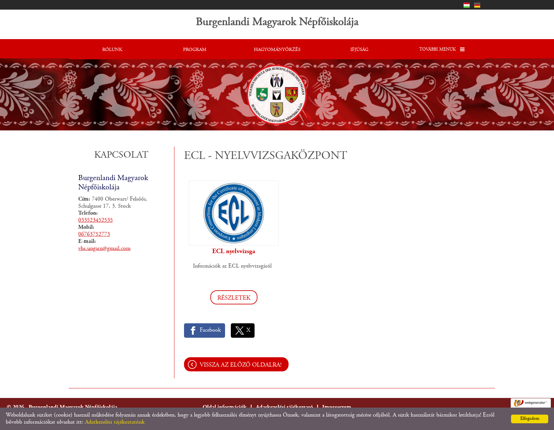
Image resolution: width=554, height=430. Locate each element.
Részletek (233, 298)
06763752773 (94, 234)
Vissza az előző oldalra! (240, 365)
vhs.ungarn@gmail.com (104, 249)
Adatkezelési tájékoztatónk (115, 422)
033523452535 (95, 220)
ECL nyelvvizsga (233, 251)
